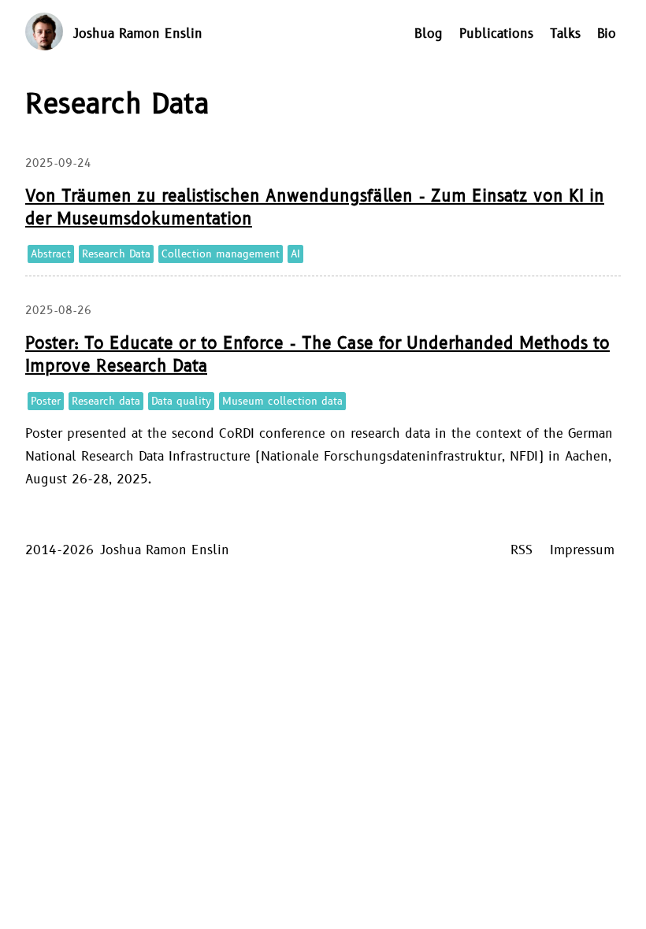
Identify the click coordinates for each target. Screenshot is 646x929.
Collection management (221, 254)
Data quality (181, 401)
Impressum (582, 550)
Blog (428, 34)
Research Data (116, 254)
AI (295, 254)
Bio (606, 34)
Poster (46, 401)
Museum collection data (282, 401)
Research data (106, 401)
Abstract (51, 254)
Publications (496, 34)
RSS (521, 550)
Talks (565, 34)
